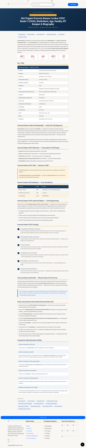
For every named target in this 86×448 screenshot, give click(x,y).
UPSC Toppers (38, 12)
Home (34, 12)
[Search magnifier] (53, 4)
